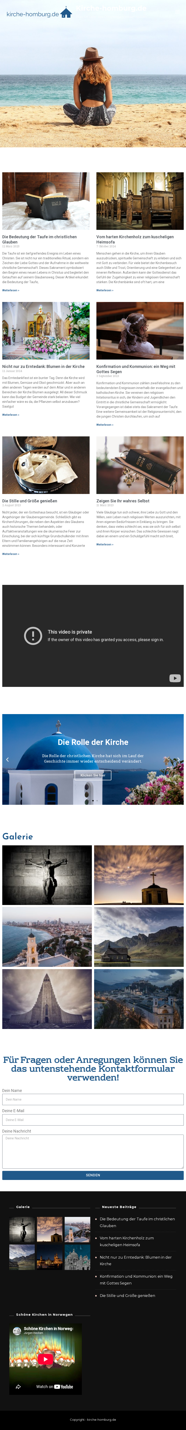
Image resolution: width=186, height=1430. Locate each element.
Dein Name (12, 1090)
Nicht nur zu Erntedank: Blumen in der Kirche (43, 366)
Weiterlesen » (10, 290)
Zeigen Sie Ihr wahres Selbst (122, 501)
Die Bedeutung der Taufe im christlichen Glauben (137, 1222)
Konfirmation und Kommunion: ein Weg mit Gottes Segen (136, 1279)
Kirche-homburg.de (111, 8)
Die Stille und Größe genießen (29, 501)
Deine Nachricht (16, 1131)
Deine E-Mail (13, 1110)
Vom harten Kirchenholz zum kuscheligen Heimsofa (127, 1241)
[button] (7, 759)
